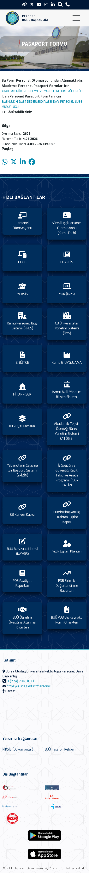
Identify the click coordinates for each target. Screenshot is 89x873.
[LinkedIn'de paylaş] (23, 162)
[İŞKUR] (65, 806)
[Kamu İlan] (22, 818)
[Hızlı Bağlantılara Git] (24, 4)
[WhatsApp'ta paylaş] (4, 162)
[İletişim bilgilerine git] (67, 4)
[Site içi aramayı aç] (60, 4)
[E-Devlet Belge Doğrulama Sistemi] (22, 797)
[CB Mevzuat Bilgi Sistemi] (65, 787)
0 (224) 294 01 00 (20, 681)
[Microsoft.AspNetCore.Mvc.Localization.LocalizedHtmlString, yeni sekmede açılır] (44, 835)
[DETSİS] (22, 787)
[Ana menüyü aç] (76, 18)
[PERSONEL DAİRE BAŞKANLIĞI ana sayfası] (12, 18)
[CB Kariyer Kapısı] (22, 806)
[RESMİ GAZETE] (65, 797)
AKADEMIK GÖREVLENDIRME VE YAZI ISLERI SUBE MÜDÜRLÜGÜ (43, 91)
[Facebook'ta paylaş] (32, 162)
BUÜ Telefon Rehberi (60, 749)
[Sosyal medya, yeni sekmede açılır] (32, 4)
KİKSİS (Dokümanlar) (17, 749)
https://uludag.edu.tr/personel (29, 686)
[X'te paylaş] (13, 162)
